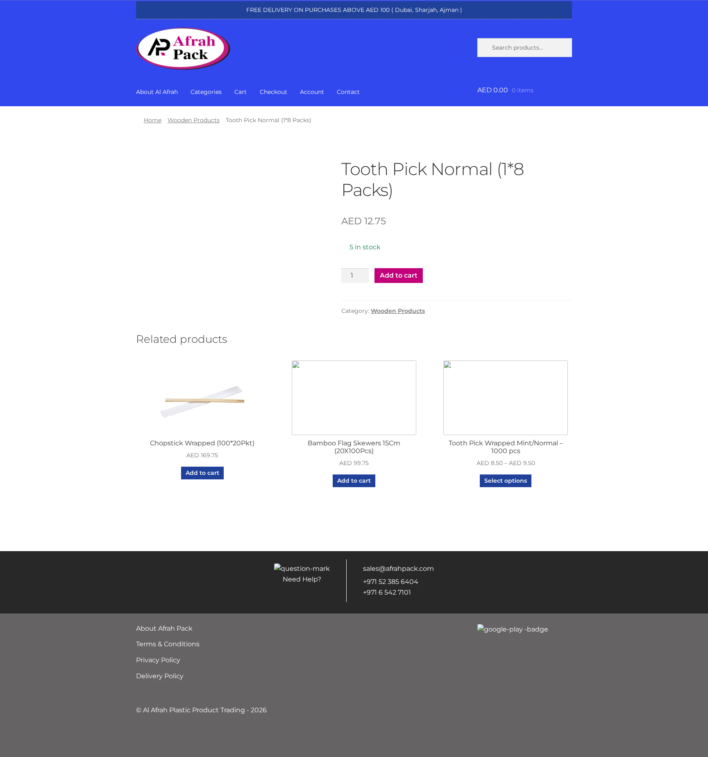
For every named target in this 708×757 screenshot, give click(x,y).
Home (152, 120)
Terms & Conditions (168, 644)
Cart (240, 92)
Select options (505, 480)
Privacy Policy (158, 660)
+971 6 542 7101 (387, 592)
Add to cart (399, 275)
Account (312, 92)
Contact (348, 92)
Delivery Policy (160, 676)
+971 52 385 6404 (390, 582)
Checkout (273, 92)
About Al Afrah (157, 92)
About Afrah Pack (164, 628)
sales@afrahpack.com (398, 568)
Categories (206, 92)
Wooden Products (194, 120)
